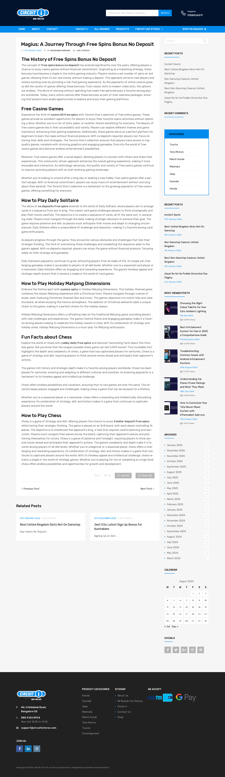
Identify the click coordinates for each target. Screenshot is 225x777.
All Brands (102, 29)
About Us (122, 695)
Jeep (172, 174)
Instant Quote (172, 64)
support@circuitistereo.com (38, 727)
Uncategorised (90, 733)
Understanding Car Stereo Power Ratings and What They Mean (192, 383)
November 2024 (176, 520)
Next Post (147, 488)
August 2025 (174, 472)
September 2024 (176, 531)
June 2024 (173, 547)
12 (174, 607)
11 (167, 607)
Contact (52, 29)
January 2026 (175, 445)
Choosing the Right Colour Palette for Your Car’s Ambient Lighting (193, 307)
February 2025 (175, 504)
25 (167, 621)
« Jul (167, 626)
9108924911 (195, 15)
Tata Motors (176, 151)
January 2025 (175, 509)
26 (174, 621)
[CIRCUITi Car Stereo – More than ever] (32, 18)
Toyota (173, 144)
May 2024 (172, 552)
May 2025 (172, 488)
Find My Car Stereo (147, 29)
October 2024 (175, 525)
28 (186, 621)
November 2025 (176, 456)
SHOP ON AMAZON (193, 29)
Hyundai (174, 181)
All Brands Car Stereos (130, 701)
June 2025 (173, 482)
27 (180, 621)
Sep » (175, 626)
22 (193, 614)
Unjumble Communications (96, 767)
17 (206, 607)
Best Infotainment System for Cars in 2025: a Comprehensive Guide (194, 331)
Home (22, 29)
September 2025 (176, 466)
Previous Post (31, 488)
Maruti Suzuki (176, 159)
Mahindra (174, 166)
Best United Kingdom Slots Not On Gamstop (50, 524)
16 (199, 607)
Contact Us (124, 711)
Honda (173, 188)
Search (165, 13)
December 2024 (176, 515)
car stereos (83, 50)
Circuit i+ (82, 29)
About (36, 29)
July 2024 (172, 542)
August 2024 (174, 536)
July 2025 (172, 477)
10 (206, 600)
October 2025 (175, 461)
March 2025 (173, 499)
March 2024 (173, 558)
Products (122, 29)
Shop (120, 717)
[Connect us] (167, 650)
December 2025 (176, 450)
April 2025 (172, 493)
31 (206, 621)
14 (186, 607)
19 (174, 614)
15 (193, 607)
